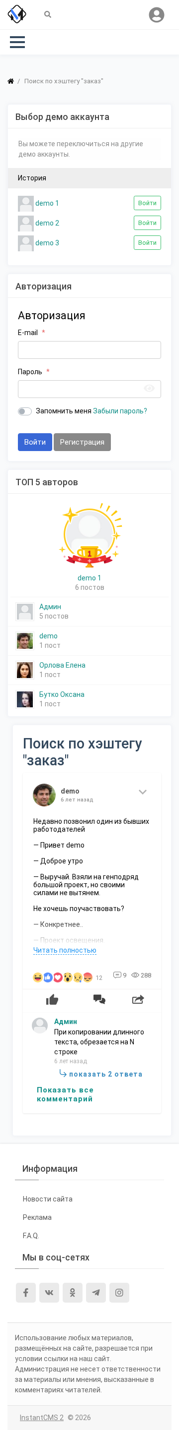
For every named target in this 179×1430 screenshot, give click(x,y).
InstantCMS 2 (42, 1418)
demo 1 (46, 203)
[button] (17, 42)
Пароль (30, 372)
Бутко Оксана (62, 694)
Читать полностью (64, 950)
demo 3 (46, 242)
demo (48, 636)
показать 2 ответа (106, 1074)
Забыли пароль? (120, 411)
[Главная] (10, 81)
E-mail (28, 333)
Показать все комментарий (65, 1094)
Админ (50, 607)
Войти (147, 203)
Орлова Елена (62, 665)
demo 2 (46, 223)
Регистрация (82, 442)
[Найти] (47, 15)
